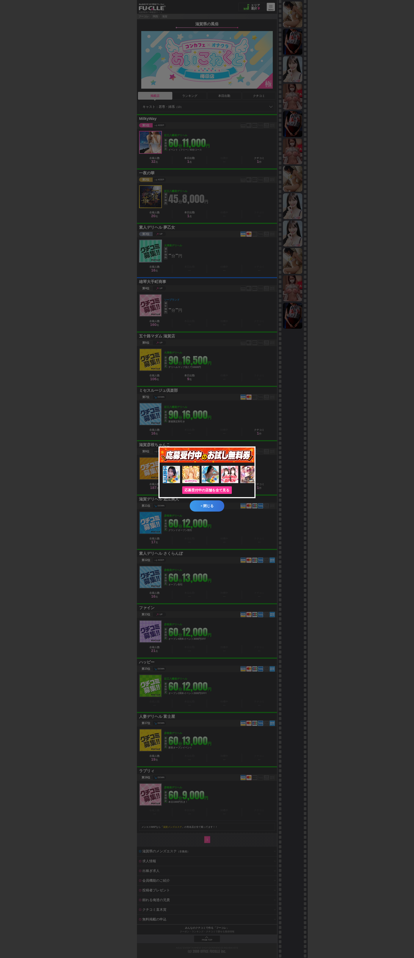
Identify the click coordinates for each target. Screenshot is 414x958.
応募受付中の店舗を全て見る (207, 490)
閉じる (207, 506)
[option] (292, 14)
